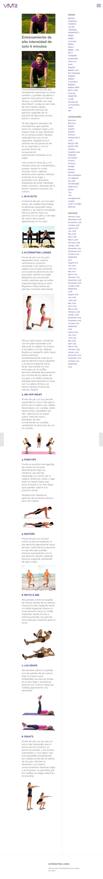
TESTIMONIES (73, 184)
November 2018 (74, 222)
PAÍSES (70, 36)
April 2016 (72, 306)
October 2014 (73, 361)
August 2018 (73, 228)
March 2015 (72, 347)
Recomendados (74, 175)
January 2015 (73, 352)
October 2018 (73, 225)
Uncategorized (74, 198)
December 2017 (74, 248)
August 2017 (73, 263)
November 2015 (74, 321)
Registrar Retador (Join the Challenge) (74, 70)
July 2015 (72, 335)
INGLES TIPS (73, 143)
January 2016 (73, 315)
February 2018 (74, 243)
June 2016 (72, 300)
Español (71, 129)
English (71, 126)
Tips (70, 192)
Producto (72, 164)
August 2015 (73, 332)
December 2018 (74, 220)
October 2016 (73, 286)
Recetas (71, 166)
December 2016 (74, 280)
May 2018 (72, 234)
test (69, 111)
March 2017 (72, 274)
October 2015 (73, 323)
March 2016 (73, 309)
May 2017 (72, 272)
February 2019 (74, 217)
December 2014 (74, 355)
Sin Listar (71, 181)
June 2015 (72, 338)
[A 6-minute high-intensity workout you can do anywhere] (101, 439)
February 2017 (74, 277)
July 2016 (72, 297)
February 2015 (74, 349)
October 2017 (73, 254)
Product (71, 161)
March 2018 (73, 240)
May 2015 (72, 341)
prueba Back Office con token (73, 61)
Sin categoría (73, 178)
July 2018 (72, 231)
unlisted (71, 201)
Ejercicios (72, 120)
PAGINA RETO (73, 33)
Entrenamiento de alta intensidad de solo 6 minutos (37, 41)
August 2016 (73, 295)
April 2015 (72, 344)
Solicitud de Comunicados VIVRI (74, 105)
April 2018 (72, 237)
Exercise (71, 135)
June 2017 (72, 269)
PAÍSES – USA (73, 50)
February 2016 (74, 312)
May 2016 (72, 303)
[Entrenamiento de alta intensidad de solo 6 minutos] (38, 24)
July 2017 (72, 266)
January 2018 (73, 246)
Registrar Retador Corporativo (73, 79)
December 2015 (74, 318)
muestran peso (74, 152)
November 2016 (74, 283)
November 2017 (74, 251)
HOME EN (72, 24)
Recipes (71, 169)
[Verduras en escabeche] (2, 439)
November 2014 (74, 358)
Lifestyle (71, 149)
